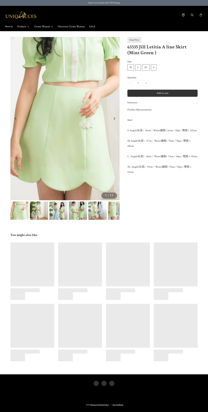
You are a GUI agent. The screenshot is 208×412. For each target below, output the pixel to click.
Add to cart (162, 93)
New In (9, 26)
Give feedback (117, 405)
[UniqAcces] (21, 15)
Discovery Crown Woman (71, 26)
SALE (92, 26)
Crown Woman (42, 26)
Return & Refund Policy (100, 405)
